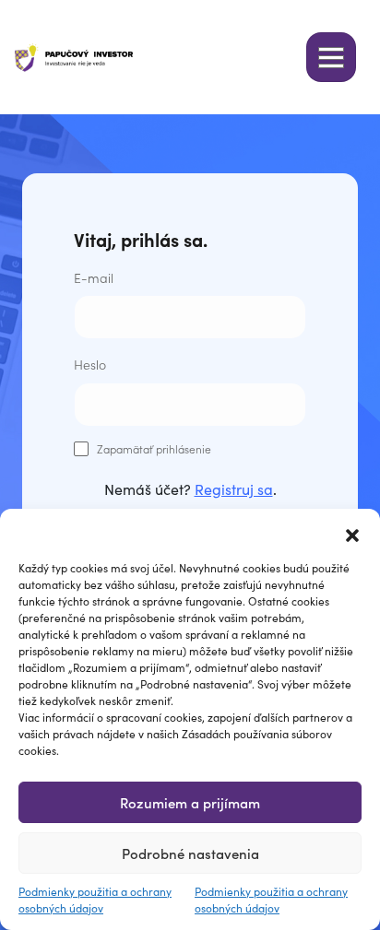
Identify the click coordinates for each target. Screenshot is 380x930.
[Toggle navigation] (331, 57)
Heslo (90, 364)
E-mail (93, 277)
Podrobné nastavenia (190, 853)
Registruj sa (234, 488)
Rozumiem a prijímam (190, 802)
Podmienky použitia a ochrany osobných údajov (95, 899)
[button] (352, 532)
